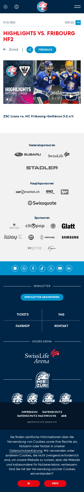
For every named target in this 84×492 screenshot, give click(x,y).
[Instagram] (15, 268)
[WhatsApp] (24, 268)
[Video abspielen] (42, 82)
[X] (51, 268)
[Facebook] (33, 268)
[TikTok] (42, 268)
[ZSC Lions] (42, 6)
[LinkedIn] (69, 268)
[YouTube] (60, 268)
